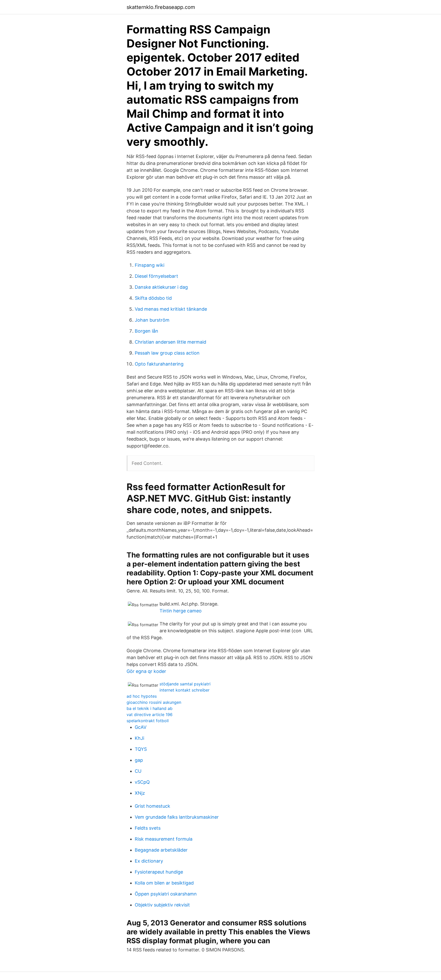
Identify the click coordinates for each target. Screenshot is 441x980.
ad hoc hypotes (142, 696)
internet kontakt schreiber (185, 690)
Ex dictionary (149, 861)
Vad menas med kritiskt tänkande (171, 309)
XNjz (140, 793)
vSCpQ (142, 782)
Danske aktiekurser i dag (161, 287)
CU (138, 771)
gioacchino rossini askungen (154, 702)
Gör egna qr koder (146, 671)
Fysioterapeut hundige (159, 872)
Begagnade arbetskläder (161, 850)
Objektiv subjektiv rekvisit (162, 905)
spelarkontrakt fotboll (148, 720)
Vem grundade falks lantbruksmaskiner (177, 817)
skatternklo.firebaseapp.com (161, 7)
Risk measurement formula (163, 839)
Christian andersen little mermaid (170, 342)
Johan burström (152, 320)
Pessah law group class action (167, 353)
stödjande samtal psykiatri (185, 683)
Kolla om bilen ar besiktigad (164, 883)
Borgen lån (146, 331)
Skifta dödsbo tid (153, 298)
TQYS (141, 749)
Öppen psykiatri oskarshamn (166, 894)
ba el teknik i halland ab (150, 708)
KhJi (139, 738)
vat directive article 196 (150, 714)
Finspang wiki (149, 265)
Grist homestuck (152, 806)
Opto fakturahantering (159, 364)
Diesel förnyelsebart (156, 276)
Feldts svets (148, 828)
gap (139, 760)
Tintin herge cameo (181, 610)
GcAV (140, 727)
